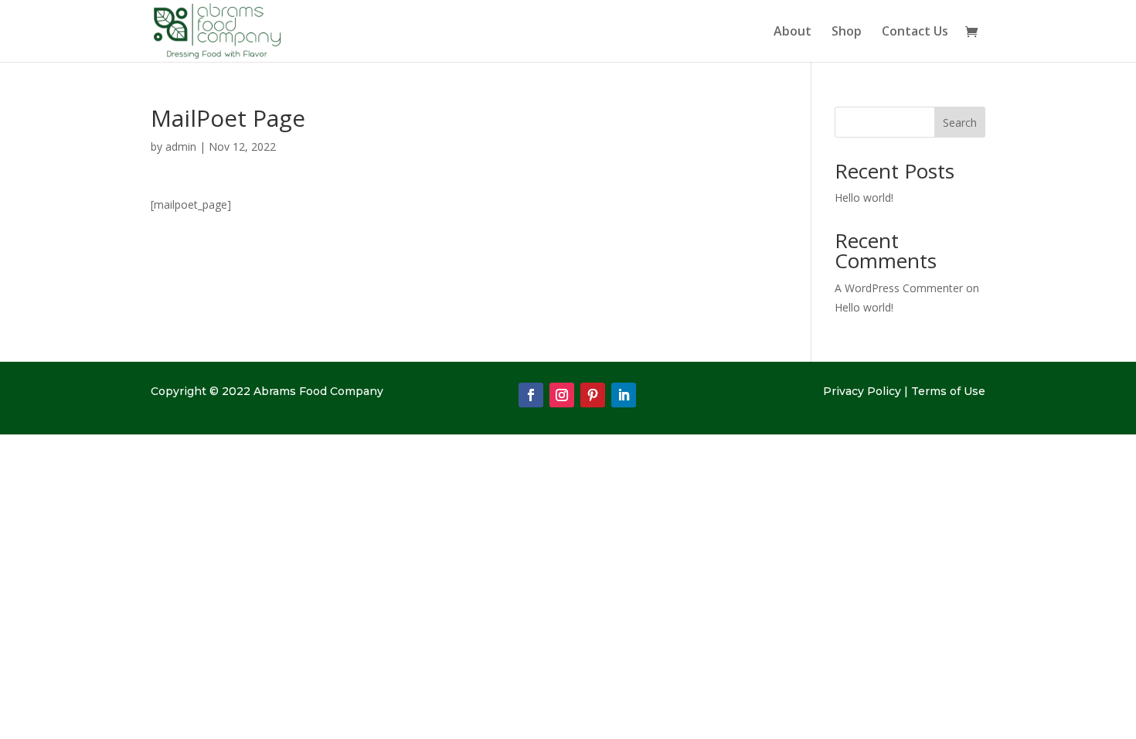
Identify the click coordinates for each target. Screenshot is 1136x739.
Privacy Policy (862, 391)
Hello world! (864, 197)
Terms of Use (948, 391)
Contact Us (915, 32)
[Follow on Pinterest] (592, 395)
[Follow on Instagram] (561, 395)
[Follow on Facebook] (531, 395)
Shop (847, 32)
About (792, 32)
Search (960, 122)
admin (180, 146)
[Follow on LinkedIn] (623, 395)
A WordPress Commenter (899, 288)
